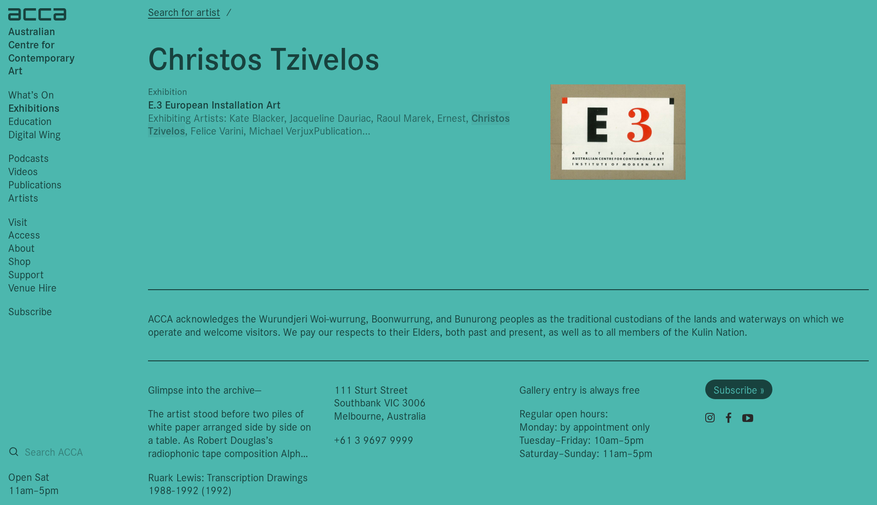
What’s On (31, 94)
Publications (35, 184)
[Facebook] (728, 417)
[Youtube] (747, 418)
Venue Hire (32, 287)
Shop (19, 261)
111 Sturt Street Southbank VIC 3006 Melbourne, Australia (380, 402)
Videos (23, 171)
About (21, 247)
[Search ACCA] (13, 451)
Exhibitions (33, 107)
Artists (23, 197)
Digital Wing (34, 134)
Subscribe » (738, 389)
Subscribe (30, 311)
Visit (17, 221)
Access (24, 234)
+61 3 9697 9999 (373, 439)
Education (30, 121)
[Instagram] (710, 417)
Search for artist (184, 12)
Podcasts (28, 158)
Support (26, 274)
